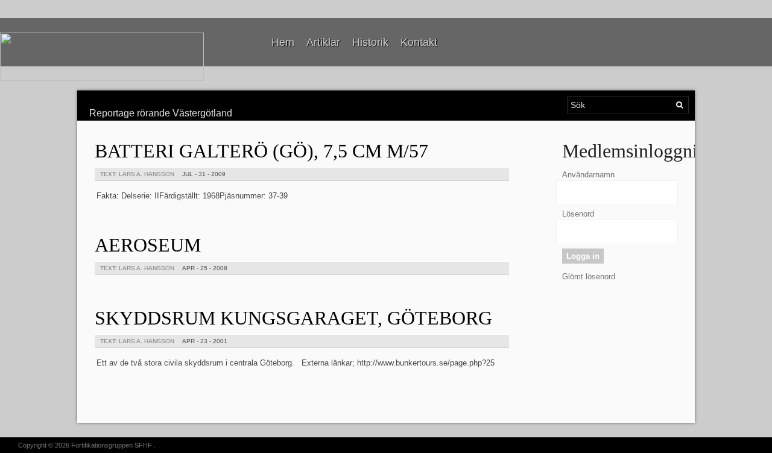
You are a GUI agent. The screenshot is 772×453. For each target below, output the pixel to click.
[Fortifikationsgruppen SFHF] (102, 57)
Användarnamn (588, 174)
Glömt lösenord (588, 276)
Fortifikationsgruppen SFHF (111, 445)
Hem (282, 42)
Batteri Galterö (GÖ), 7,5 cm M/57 (261, 151)
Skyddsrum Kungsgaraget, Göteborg (293, 318)
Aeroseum (148, 245)
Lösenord (578, 213)
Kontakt (418, 42)
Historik (370, 42)
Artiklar (323, 42)
